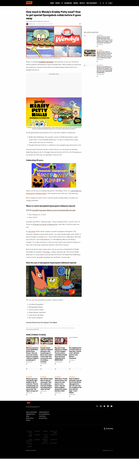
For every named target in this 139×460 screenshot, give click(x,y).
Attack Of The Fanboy (53, 432)
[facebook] (107, 406)
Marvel (75, 3)
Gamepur (45, 431)
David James (72, 360)
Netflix (82, 3)
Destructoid (53, 434)
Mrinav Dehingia (58, 361)
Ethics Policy (42, 416)
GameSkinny (37, 439)
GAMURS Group (110, 450)
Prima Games (30, 435)
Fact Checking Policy (44, 414)
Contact (28, 420)
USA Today (46, 252)
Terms (27, 416)
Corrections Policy (44, 412)
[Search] (100, 3)
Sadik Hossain (29, 361)
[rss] (97, 406)
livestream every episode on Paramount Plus (45, 224)
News (52, 3)
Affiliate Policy (43, 418)
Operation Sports (44, 440)
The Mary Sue (53, 439)
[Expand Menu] (106, 3)
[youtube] (111, 406)
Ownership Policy (30, 414)
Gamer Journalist (29, 440)
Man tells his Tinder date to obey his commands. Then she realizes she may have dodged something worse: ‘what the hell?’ (46, 384)
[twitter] (104, 406)
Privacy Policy (30, 418)
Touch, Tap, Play (29, 444)
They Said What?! (91, 3)
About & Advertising (31, 412)
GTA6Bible (29, 446)
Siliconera (37, 434)
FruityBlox (44, 443)
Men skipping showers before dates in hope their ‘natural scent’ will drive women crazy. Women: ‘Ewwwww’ (75, 353)
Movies (57, 3)
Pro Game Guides (29, 432)
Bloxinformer (53, 443)
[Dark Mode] (103, 3)
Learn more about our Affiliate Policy (32, 329)
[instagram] (100, 406)
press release (32, 231)
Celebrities (68, 3)
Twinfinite (37, 431)
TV (62, 3)
